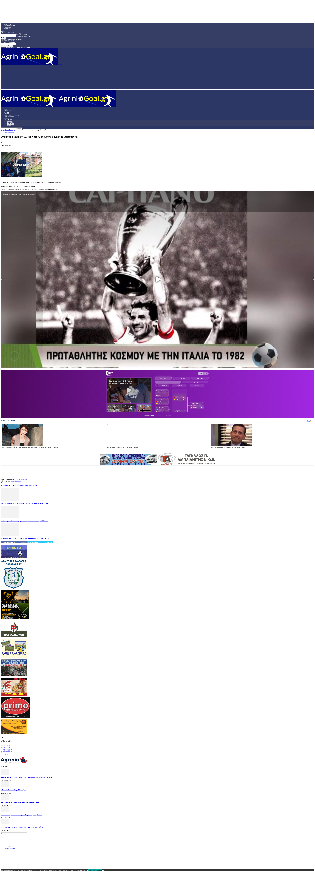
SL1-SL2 (6, 112)
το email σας (19, 44)
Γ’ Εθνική (6, 113)
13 (8, 747)
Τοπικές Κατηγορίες (9, 116)
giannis (2, 142)
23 (1, 751)
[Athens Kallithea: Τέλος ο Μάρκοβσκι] (5, 786)
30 (1, 752)
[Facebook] (3, 147)
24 (3, 751)
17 (3, 749)
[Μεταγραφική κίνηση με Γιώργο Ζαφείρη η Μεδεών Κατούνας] (5, 824)
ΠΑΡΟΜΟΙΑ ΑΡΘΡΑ (7, 485)
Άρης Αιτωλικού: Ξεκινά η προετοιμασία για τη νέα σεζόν (20, 802)
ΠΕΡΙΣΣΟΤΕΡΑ (8, 119)
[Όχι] (103, 870)
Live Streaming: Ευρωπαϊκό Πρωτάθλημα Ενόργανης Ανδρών (21, 815)
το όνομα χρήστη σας (21, 34)
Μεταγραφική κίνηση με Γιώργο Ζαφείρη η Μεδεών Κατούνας (22, 827)
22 (11, 749)
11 (4, 747)
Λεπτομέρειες (98, 870)
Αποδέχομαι (91, 870)
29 (11, 751)
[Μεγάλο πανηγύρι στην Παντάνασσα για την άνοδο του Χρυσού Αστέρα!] (10, 500)
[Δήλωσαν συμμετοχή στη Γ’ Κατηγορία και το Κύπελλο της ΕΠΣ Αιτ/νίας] (10, 535)
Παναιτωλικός (7, 110)
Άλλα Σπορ (10, 121)
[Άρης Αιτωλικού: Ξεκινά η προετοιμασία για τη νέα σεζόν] (5, 799)
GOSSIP (6, 118)
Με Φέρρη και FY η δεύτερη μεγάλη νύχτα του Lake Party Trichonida (24, 521)
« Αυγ (2, 754)
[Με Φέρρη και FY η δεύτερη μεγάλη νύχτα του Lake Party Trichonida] (10, 517)
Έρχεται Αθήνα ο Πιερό (15, 481)
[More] (27, 147)
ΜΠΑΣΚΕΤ (10, 124)
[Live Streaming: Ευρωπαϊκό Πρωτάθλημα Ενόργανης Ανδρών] (5, 811)
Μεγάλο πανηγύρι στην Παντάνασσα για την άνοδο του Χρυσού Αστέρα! (25, 503)
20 (8, 749)
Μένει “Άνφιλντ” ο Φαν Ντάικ (20, 479)
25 (4, 751)
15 (11, 747)
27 (8, 751)
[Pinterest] (15, 147)
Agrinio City (10, 125)
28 (9, 751)
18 (4, 749)
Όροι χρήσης (7, 24)
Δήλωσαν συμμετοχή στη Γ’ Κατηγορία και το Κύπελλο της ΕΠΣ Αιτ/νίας (25, 538)
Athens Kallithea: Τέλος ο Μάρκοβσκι (13, 790)
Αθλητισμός (10, 122)
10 (3, 747)
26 (6, 751)
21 (9, 749)
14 (9, 747)
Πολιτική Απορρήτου (9, 25)
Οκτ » (6, 754)
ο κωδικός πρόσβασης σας (23, 36)
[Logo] (29, 106)
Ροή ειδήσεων (7, 27)
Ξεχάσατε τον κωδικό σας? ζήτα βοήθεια (11, 39)
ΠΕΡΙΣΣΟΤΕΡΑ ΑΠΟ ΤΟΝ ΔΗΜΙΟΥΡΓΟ (25, 485)
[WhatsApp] (21, 147)
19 (6, 749)
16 (1, 749)
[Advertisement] (157, 77)
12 (6, 747)
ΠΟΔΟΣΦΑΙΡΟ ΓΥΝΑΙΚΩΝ (12, 115)
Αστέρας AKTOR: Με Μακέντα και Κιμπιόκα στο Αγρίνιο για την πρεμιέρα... (27, 777)
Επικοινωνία (7, 28)
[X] (9, 147)
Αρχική (6, 109)
